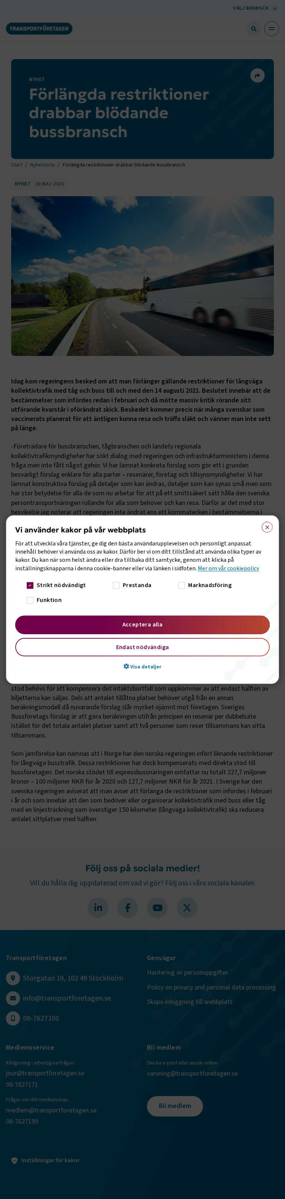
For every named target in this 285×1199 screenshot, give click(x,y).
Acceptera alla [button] (142, 624)
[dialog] (142, 599)
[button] (142, 666)
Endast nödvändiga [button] (142, 647)
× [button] (265, 525)
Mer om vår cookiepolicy (228, 568)
